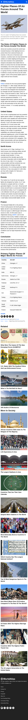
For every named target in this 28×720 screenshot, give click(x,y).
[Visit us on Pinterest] (10, 708)
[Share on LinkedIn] (13, 316)
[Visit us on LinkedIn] (13, 708)
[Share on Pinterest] (10, 316)
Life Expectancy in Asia (9, 452)
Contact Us (3, 689)
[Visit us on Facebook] (5, 708)
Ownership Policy (5, 703)
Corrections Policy (5, 700)
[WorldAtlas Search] (26, 2)
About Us (3, 696)
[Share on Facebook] (4, 316)
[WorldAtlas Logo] (9, 2)
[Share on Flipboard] (2, 316)
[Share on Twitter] (7, 316)
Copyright (3, 693)
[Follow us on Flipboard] (2, 708)
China (2, 83)
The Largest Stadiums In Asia (11, 472)
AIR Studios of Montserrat (10, 407)
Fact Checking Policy (5, 698)
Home (2, 686)
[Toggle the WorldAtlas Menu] (1, 2)
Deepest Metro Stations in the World (13, 514)
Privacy (2, 691)
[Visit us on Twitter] (7, 708)
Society (17, 319)
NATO (15, 215)
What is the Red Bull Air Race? (11, 388)
